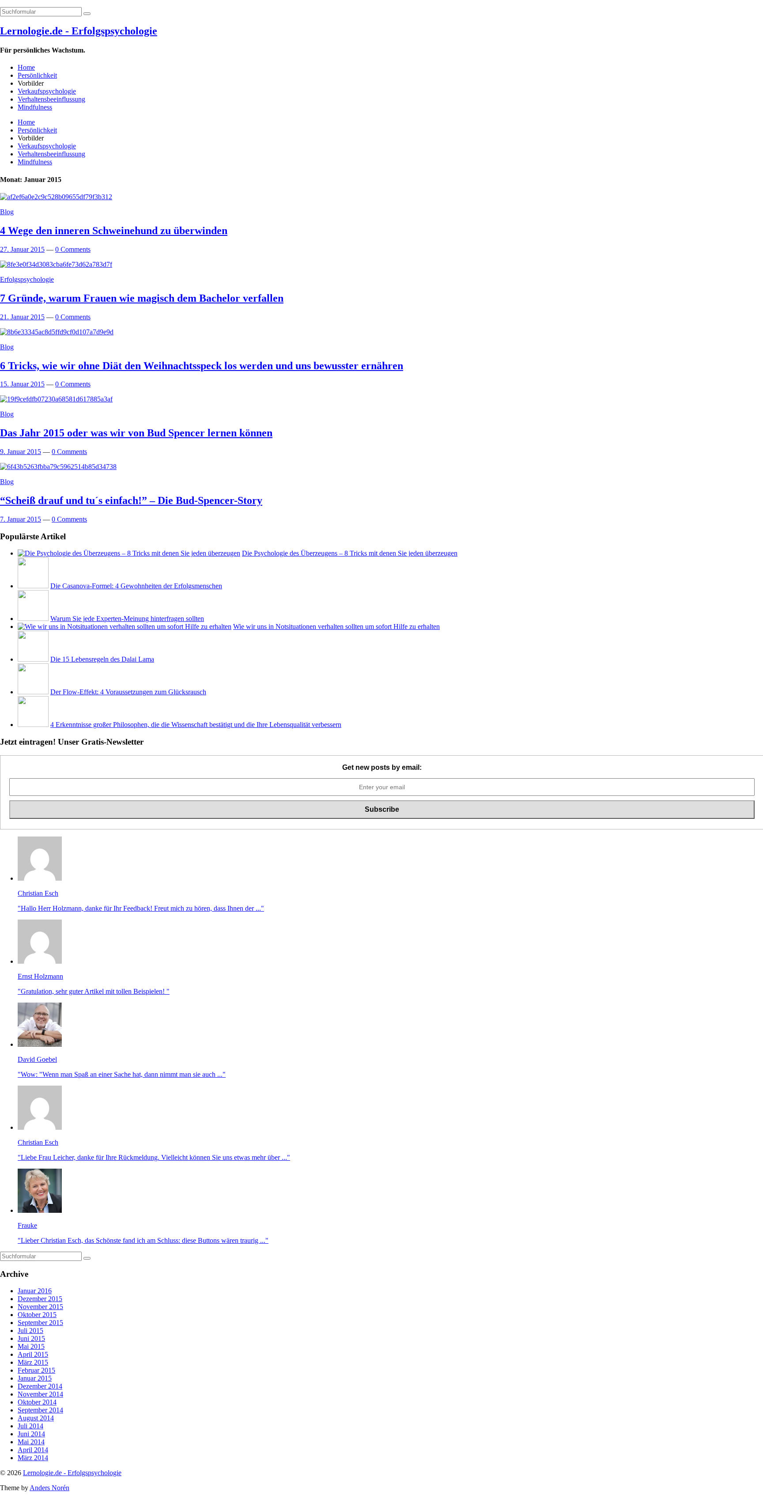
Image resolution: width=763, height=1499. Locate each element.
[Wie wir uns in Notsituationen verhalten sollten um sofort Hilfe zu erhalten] (124, 626)
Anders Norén (49, 1487)
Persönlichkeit (37, 75)
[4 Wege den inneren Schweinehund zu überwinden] (56, 197)
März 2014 (33, 1457)
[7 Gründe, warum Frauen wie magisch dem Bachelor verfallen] (56, 264)
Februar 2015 (36, 1370)
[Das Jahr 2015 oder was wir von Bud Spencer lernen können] (56, 399)
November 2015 (40, 1306)
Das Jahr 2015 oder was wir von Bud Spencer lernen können (136, 433)
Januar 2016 (35, 1291)
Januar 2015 (35, 1378)
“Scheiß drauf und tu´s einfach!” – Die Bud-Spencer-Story (131, 500)
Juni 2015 (31, 1338)
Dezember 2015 (40, 1298)
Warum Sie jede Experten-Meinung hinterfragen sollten (127, 618)
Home (26, 67)
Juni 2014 (31, 1434)
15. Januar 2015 (22, 384)
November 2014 (40, 1394)
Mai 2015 (31, 1346)
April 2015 (33, 1354)
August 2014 (36, 1418)
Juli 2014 (30, 1426)
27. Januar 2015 (22, 249)
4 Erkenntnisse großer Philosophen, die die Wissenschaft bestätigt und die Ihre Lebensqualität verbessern (195, 724)
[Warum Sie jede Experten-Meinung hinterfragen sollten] (33, 618)
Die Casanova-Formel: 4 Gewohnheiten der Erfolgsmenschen (136, 586)
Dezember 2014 (40, 1386)
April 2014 (33, 1450)
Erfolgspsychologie (27, 279)
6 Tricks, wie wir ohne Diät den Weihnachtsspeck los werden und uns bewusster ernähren (201, 365)
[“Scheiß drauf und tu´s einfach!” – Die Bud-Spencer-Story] (58, 466)
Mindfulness (35, 107)
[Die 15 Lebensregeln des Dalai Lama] (33, 659)
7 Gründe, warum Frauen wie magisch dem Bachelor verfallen (141, 298)
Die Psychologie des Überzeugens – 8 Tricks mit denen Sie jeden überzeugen (349, 553)
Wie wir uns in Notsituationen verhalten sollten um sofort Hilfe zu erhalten (336, 626)
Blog (7, 212)
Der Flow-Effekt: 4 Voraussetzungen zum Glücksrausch (128, 692)
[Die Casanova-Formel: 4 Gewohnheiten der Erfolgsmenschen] (33, 586)
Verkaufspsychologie (47, 91)
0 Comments (73, 249)
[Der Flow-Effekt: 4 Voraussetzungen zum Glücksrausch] (33, 692)
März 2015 (33, 1362)
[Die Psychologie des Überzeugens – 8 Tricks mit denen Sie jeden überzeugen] (129, 553)
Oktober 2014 (37, 1402)
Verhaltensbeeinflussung (51, 99)
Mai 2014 (31, 1442)
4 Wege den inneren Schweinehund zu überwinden (113, 230)
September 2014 (40, 1410)
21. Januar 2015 (22, 317)
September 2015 (40, 1322)
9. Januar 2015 (20, 451)
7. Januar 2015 (20, 519)
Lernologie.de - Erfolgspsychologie (78, 31)
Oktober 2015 (37, 1314)
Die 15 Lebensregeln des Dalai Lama (102, 659)
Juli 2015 (30, 1330)
